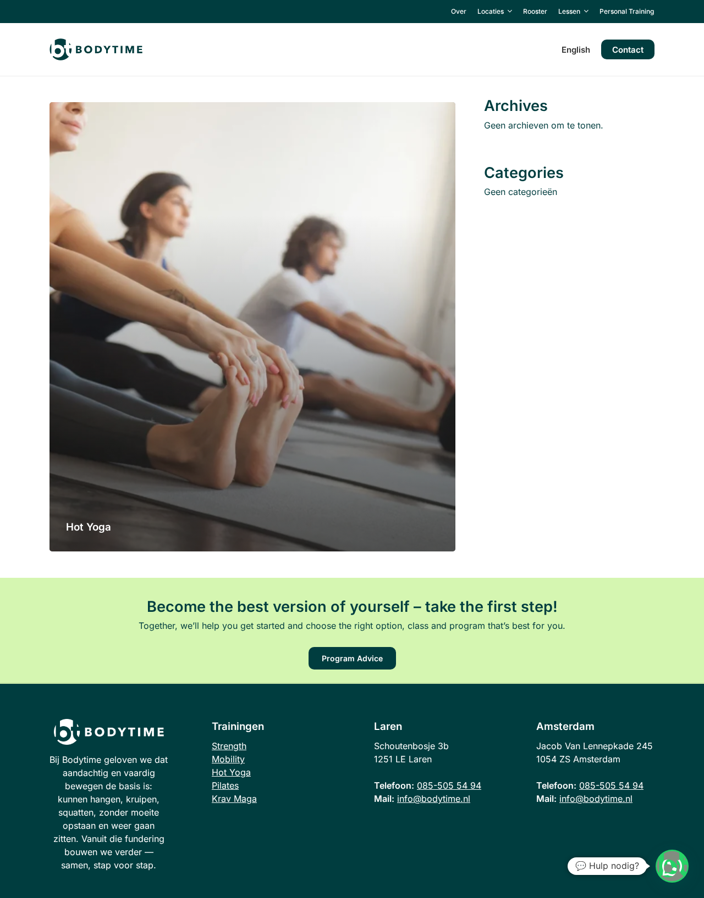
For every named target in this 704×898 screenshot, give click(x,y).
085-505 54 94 (449, 785)
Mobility (228, 759)
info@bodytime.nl (433, 798)
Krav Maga (234, 798)
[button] (352, 658)
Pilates (225, 785)
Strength (229, 745)
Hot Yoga (231, 772)
